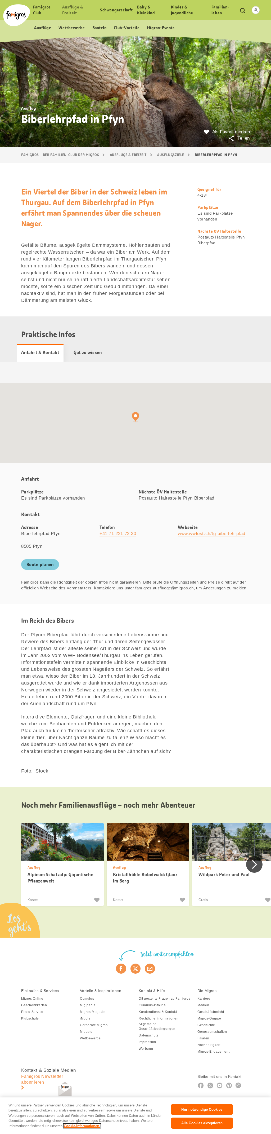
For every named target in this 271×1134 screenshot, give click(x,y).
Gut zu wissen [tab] (88, 352)
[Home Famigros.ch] (16, 15)
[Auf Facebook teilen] (121, 969)
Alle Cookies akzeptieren (202, 1123)
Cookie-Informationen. (82, 1126)
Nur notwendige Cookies (201, 1109)
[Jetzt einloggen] (256, 10)
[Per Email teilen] (150, 969)
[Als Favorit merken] (97, 900)
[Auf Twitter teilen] (135, 969)
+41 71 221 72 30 (118, 533)
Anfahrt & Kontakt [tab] (40, 352)
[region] (135, 1115)
